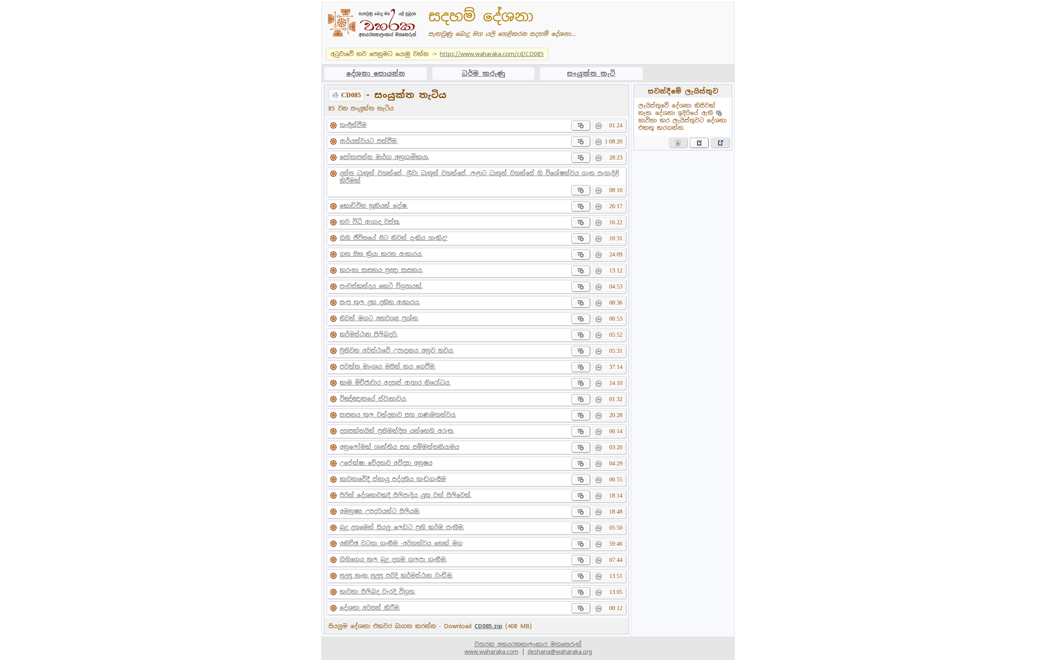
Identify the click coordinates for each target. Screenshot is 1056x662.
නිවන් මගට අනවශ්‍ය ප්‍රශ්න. (379, 318)
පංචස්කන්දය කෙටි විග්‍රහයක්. (381, 286)
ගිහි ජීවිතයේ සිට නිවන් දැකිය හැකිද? (393, 238)
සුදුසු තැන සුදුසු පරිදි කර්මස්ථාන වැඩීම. (396, 575)
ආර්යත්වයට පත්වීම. (368, 141)
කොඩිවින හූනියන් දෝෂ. (373, 205)
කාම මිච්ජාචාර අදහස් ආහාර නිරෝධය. (394, 382)
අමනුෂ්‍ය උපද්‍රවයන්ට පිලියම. (379, 511)
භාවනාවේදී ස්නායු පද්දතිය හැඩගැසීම (392, 479)
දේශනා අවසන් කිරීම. (369, 607)
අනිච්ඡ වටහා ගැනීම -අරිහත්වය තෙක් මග (400, 543)
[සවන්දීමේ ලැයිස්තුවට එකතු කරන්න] (580, 125)
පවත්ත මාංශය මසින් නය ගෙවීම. (387, 366)
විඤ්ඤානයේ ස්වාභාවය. (373, 398)
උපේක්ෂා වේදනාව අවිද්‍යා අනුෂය (385, 463)
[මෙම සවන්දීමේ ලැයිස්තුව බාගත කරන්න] (720, 143)
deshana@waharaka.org (560, 651)
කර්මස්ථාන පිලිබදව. (368, 334)
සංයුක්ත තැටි (591, 73)
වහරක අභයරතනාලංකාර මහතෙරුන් (528, 644)
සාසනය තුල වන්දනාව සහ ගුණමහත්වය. (397, 414)
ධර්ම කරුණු (483, 73)
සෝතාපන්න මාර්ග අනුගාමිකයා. (384, 157)
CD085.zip (488, 626)
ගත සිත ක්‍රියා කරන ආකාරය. (380, 254)
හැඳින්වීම (352, 125)
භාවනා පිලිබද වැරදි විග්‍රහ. (377, 591)
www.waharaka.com (491, 651)
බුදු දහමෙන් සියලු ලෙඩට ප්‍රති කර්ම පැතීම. (401, 527)
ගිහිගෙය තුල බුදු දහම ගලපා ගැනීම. (393, 559)
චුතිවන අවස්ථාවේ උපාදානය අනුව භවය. (396, 350)
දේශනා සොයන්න (375, 73)
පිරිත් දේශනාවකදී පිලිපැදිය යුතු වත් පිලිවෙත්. (405, 495)
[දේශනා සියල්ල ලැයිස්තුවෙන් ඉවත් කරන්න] (678, 143)
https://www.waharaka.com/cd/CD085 (492, 54)
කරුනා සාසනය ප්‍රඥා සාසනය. (381, 270)
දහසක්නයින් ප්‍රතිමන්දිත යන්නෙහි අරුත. (396, 430)
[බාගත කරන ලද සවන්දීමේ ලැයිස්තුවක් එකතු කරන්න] (699, 143)
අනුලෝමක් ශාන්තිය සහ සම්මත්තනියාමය (399, 447)
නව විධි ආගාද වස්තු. (369, 221)
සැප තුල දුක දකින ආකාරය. (379, 302)
